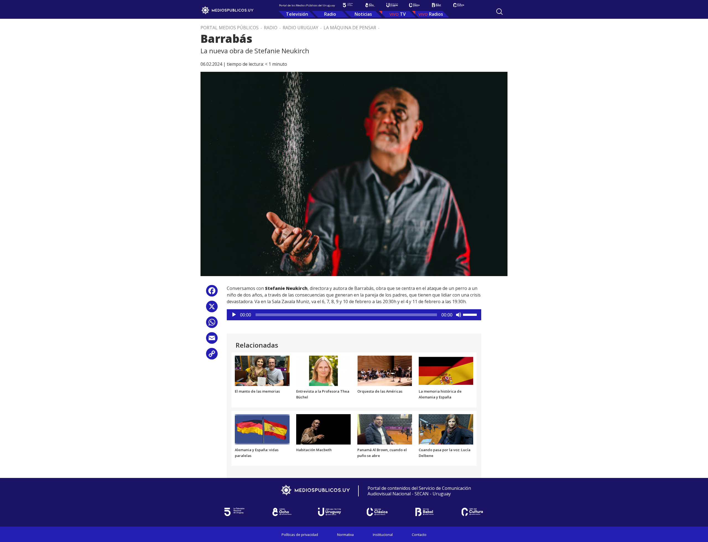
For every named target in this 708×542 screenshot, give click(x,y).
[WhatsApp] (212, 324)
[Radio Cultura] (458, 5)
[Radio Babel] (436, 5)
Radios (436, 14)
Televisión (297, 14)
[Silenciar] (458, 315)
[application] (354, 314)
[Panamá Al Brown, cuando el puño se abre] (384, 428)
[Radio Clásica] (414, 5)
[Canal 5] (348, 5)
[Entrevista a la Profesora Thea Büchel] (323, 370)
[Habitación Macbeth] (323, 428)
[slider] (470, 314)
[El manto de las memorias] (262, 370)
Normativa (345, 534)
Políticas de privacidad (300, 534)
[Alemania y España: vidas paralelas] (262, 428)
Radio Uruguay (300, 28)
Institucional (383, 534)
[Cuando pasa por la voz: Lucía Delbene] (446, 428)
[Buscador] (499, 11)
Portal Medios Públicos (230, 28)
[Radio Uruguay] (392, 5)
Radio (330, 14)
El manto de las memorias (257, 391)
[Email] (212, 340)
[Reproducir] (234, 315)
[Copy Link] (212, 356)
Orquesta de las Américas (379, 391)
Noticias (363, 14)
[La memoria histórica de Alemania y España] (446, 370)
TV (403, 14)
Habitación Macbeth (314, 449)
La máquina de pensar (350, 28)
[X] (212, 308)
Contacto (419, 534)
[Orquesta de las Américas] (384, 370)
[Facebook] (212, 293)
